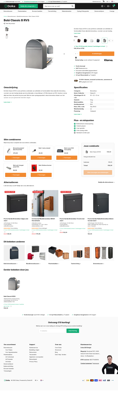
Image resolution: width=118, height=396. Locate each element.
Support (32, 344)
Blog (56, 352)
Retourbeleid (33, 359)
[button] (64, 54)
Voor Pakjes (8, 350)
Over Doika (58, 347)
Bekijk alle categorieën (28, 6)
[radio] (79, 40)
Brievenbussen (8, 11)
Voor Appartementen (11, 352)
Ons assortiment (10, 344)
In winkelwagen (97, 53)
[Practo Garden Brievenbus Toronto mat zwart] (73, 203)
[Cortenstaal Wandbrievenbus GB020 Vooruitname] (45, 203)
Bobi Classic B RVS (9, 296)
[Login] (108, 6)
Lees (7, 102)
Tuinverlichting (52, 11)
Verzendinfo (32, 354)
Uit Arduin (8, 361)
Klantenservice (97, 1)
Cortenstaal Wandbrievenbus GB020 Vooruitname (43, 219)
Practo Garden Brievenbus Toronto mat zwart (72, 219)
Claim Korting (73, 330)
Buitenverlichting (8, 366)
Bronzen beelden (37, 11)
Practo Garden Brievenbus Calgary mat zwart (16, 219)
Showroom (58, 350)
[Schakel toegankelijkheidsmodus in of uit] (104, 1)
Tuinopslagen (7, 371)
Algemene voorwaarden (36, 357)
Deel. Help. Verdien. (60, 354)
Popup (106, 46)
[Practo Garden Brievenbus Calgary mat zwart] (17, 203)
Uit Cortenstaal (9, 357)
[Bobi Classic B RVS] (14, 283)
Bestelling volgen (34, 350)
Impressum (96, 363)
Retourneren (33, 352)
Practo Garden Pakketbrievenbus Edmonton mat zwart (101, 219)
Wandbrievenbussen (22, 16)
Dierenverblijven (99, 11)
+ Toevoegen (16, 157)
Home (5, 16)
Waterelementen (66, 11)
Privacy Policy (33, 361)
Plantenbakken (22, 11)
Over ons (58, 344)
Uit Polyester (9, 359)
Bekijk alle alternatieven (105, 182)
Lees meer (77, 33)
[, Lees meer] (103, 6)
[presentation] (109, 40)
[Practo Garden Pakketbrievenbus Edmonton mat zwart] (101, 203)
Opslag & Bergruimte (83, 11)
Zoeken (72, 6)
